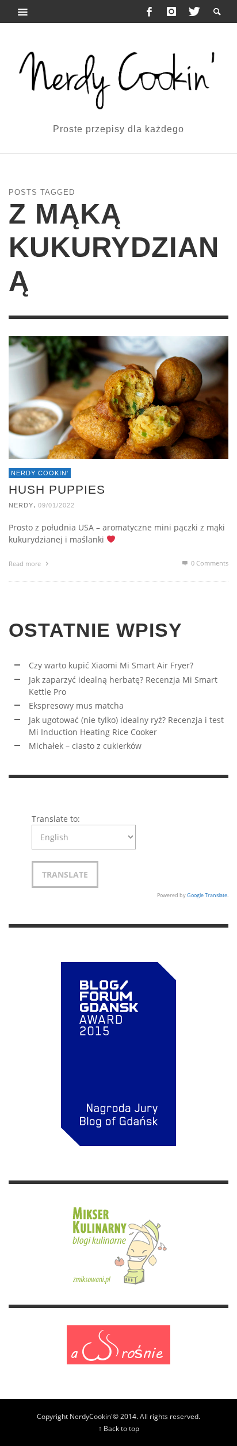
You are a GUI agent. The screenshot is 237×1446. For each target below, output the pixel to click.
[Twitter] (193, 11)
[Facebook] (149, 11)
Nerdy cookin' (39, 473)
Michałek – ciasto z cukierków (85, 745)
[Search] (23, 11)
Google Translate (207, 895)
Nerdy (21, 505)
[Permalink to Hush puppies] (118, 396)
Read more (26, 563)
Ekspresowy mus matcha (76, 705)
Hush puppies (57, 489)
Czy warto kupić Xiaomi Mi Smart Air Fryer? (111, 665)
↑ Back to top (118, 1428)
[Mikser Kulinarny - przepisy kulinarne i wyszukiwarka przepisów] (118, 1243)
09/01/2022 (56, 505)
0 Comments (208, 563)
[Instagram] (171, 11)
